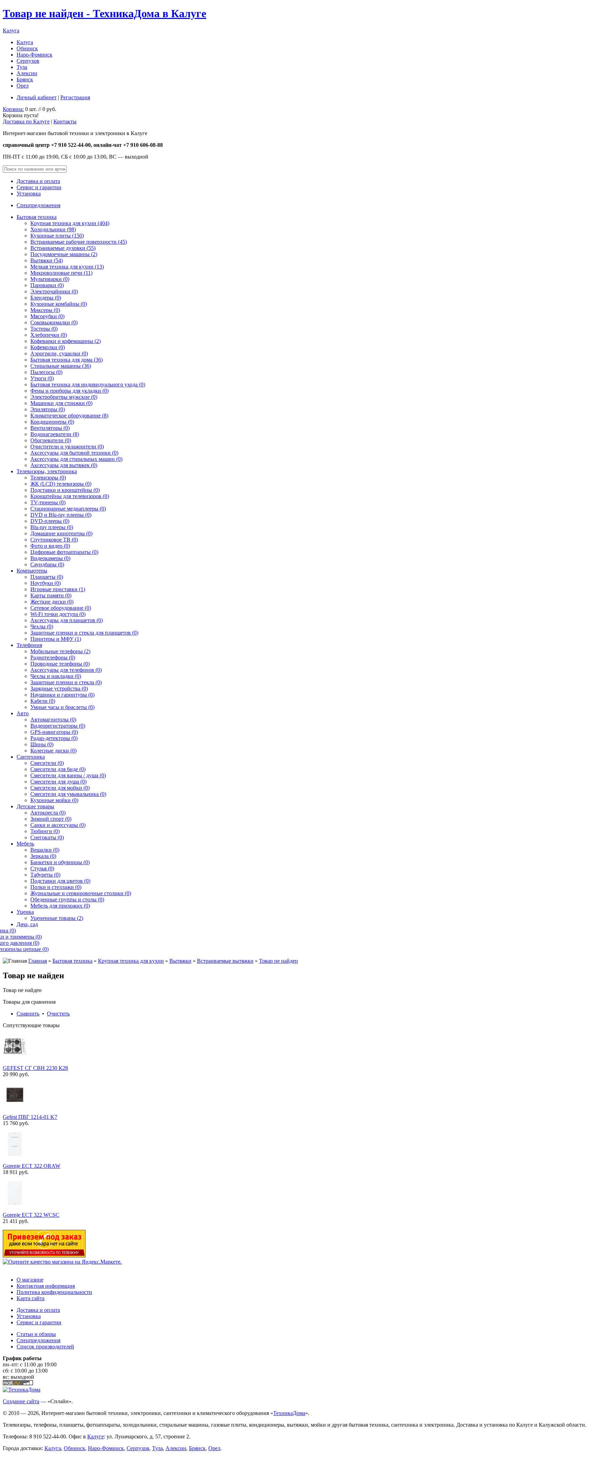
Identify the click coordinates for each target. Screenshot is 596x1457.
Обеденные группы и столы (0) (67, 899)
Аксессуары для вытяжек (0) (63, 465)
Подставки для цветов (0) (60, 881)
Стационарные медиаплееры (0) (68, 509)
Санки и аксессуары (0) (58, 825)
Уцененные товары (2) (56, 918)
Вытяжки (180, 961)
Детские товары (35, 806)
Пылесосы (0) (46, 372)
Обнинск (27, 48)
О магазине (30, 1280)
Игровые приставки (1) (57, 589)
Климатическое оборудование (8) (69, 415)
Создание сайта (21, 1401)
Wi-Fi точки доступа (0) (58, 614)
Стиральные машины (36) (60, 366)
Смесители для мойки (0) (60, 788)
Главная (37, 961)
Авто (23, 713)
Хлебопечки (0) (48, 335)
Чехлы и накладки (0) (55, 676)
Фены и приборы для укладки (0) (69, 391)
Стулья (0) (42, 868)
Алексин (27, 73)
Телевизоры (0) (48, 477)
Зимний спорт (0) (50, 819)
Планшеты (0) (46, 577)
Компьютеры (32, 571)
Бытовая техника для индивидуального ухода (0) (87, 384)
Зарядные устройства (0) (59, 688)
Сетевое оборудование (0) (60, 608)
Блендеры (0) (45, 298)
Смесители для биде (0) (58, 769)
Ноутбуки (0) (45, 583)
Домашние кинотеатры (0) (61, 533)
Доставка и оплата (38, 181)
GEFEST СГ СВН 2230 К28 (35, 1068)
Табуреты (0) (45, 875)
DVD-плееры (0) (49, 521)
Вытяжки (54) (46, 260)
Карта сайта (30, 1298)
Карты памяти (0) (50, 595)
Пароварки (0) (47, 285)
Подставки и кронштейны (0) (65, 490)
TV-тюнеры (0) (48, 502)
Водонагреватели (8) (54, 434)
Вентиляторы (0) (50, 428)
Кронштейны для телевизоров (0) (69, 496)
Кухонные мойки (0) (54, 800)
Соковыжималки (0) (54, 322)
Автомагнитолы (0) (53, 719)
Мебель (25, 844)
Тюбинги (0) (45, 831)
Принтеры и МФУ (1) (55, 639)
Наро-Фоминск (34, 55)
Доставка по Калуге (26, 121)
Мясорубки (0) (47, 316)
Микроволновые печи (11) (61, 273)
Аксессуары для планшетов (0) (66, 620)
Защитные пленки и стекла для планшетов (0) (84, 633)
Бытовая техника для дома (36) (66, 360)
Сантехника (31, 757)
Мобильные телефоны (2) (60, 651)
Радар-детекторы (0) (54, 738)
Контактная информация (46, 1286)
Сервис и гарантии (39, 187)
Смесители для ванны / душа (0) (68, 775)
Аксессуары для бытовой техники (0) (74, 453)
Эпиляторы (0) (47, 409)
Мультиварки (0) (49, 279)
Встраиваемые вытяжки (225, 961)
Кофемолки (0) (47, 347)
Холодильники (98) (53, 229)
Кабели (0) (42, 701)
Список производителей (45, 1346)
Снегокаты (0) (47, 837)
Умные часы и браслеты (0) (62, 707)
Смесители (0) (47, 763)
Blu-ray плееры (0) (51, 527)
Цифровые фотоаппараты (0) (64, 552)
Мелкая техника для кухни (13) (67, 267)
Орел (23, 86)
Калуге (95, 1436)
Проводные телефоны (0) (60, 664)
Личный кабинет (37, 97)
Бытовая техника (37, 217)
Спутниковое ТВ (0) (54, 540)
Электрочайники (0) (54, 291)
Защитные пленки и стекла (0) (66, 682)
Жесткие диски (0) (51, 602)
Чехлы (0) (41, 626)
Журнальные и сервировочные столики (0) (80, 893)
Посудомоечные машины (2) (63, 254)
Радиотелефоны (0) (52, 657)
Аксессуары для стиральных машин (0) (76, 459)
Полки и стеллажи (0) (55, 887)
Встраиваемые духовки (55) (63, 248)
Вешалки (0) (44, 850)
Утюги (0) (42, 378)
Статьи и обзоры (36, 1334)
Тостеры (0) (44, 329)
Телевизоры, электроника (47, 471)
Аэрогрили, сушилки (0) (59, 353)
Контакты (65, 121)
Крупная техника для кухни (131, 961)
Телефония (29, 645)
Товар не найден (278, 961)
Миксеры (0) (45, 310)
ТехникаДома (289, 1413)
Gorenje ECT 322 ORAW (31, 1166)
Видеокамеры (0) (50, 558)
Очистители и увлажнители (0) (67, 446)
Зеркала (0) (43, 856)
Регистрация (75, 97)
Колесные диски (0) (53, 750)
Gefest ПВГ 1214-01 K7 (30, 1117)
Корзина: (13, 109)
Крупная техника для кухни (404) (69, 223)
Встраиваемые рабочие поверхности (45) (78, 242)
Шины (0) (41, 744)
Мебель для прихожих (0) (60, 906)
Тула (22, 67)
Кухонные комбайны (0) (58, 304)
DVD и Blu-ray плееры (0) (60, 515)
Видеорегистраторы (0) (57, 726)
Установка (29, 193)
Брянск (25, 79)
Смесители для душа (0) (58, 782)
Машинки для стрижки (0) (61, 403)
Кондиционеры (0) (52, 422)
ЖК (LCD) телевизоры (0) (60, 484)
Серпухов (28, 61)
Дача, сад (27, 924)
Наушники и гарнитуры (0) (62, 695)
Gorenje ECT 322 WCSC (31, 1215)
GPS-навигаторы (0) (54, 732)
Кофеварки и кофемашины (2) (65, 341)
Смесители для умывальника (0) (68, 794)
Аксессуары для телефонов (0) (66, 670)
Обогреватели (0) (50, 440)
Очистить (58, 1013)
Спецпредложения (38, 205)
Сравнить (28, 1013)
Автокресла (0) (48, 813)
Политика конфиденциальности (54, 1292)
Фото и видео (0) (50, 546)
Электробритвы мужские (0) (63, 397)
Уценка (25, 912)
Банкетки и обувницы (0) (60, 862)
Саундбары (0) (47, 564)
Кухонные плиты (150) (57, 236)
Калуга (11, 30)
